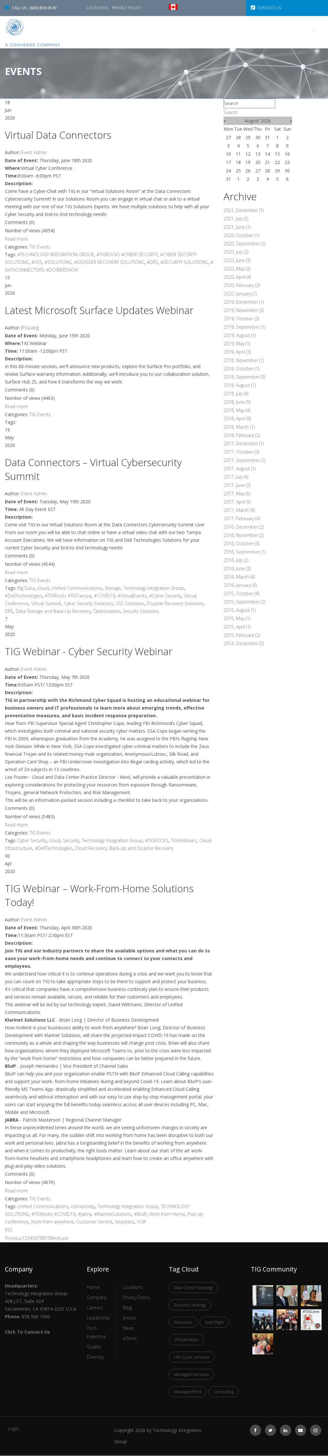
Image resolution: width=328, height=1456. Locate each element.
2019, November (244, 310)
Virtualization (186, 1339)
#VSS (36, 262)
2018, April (237, 418)
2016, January (240, 585)
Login (13, 1429)
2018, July (236, 394)
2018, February (242, 435)
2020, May (237, 269)
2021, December (244, 210)
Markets (192, 30)
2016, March (239, 577)
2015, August (240, 610)
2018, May (237, 410)
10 (47, 1238)
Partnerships (273, 30)
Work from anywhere (52, 1222)
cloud (43, 588)
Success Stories (149, 30)
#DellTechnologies (23, 596)
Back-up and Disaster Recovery (141, 848)
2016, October (241, 543)
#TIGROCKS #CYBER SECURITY (127, 254)
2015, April (237, 627)
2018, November (244, 360)
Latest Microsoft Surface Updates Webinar (99, 310)
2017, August (240, 468)
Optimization (106, 611)
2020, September (244, 244)
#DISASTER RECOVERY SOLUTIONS (109, 262)
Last (64, 1238)
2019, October (241, 319)
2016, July (236, 560)
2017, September (244, 460)
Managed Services (191, 1374)
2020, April (237, 277)
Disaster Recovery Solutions (175, 603)
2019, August (240, 335)
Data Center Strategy (193, 1287)
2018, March (239, 427)
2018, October (241, 369)
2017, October (241, 452)
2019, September (244, 327)
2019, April (237, 352)
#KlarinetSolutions (112, 1214)
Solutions (229, 30)
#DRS (152, 262)
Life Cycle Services (191, 1357)
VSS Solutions (130, 603)
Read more (16, 239)
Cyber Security (31, 840)
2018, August (240, 385)
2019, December (244, 302)
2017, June (237, 485)
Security (71, 840)
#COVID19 (104, 596)
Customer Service (94, 1222)
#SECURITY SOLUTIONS (184, 262)
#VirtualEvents (132, 596)
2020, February (242, 285)
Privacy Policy (126, 8)
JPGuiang (30, 328)
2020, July (236, 252)
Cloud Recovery (91, 848)
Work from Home (167, 1214)
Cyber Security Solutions (88, 603)
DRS (9, 611)
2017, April (237, 502)
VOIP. (142, 1222)
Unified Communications (76, 588)
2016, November (244, 535)
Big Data (26, 588)
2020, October (241, 235)
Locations (98, 8)
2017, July (236, 477)
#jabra (84, 1214)
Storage (113, 588)
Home (109, 30)
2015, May (237, 618)
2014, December (244, 643)
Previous (13, 1238)
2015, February (242, 635)
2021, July (236, 219)
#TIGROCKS (156, 840)
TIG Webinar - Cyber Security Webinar (88, 651)
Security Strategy (190, 1305)
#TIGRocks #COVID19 (53, 1214)
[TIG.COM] (41, 32)
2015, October (241, 593)
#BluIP (140, 1214)
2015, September (244, 602)
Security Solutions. (141, 611)
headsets (124, 1222)
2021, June (237, 227)
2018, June (237, 402)
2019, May (237, 344)
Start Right (214, 1322)
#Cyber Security (165, 596)
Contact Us (269, 8)
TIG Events (40, 247)
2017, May (237, 493)
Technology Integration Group (153, 588)
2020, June (237, 260)
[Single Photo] (262, 1289)
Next (55, 1238)
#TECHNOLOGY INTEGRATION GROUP (55, 254)
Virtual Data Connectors (58, 135)
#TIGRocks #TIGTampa (68, 596)
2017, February (242, 518)
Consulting (224, 1391)
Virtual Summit (46, 603)
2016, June (237, 568)
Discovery (183, 1322)
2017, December (244, 443)
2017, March (239, 510)
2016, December (244, 527)
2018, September (244, 377)
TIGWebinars (184, 840)
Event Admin (34, 152)
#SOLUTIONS (58, 262)
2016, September (244, 552)
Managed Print (187, 1391)
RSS (8, 1230)
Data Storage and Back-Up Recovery (53, 611)
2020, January (240, 294)
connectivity (83, 1206)
